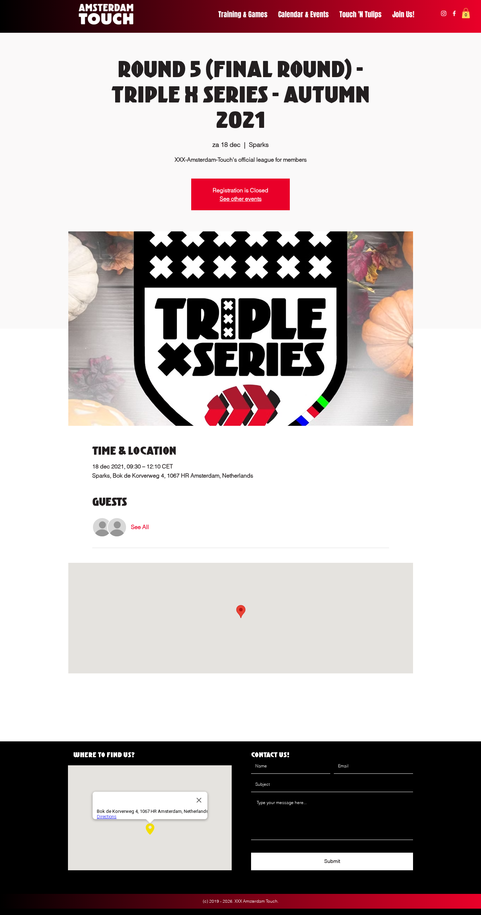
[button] (466, 13)
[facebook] (454, 13)
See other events (241, 198)
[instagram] (443, 13)
